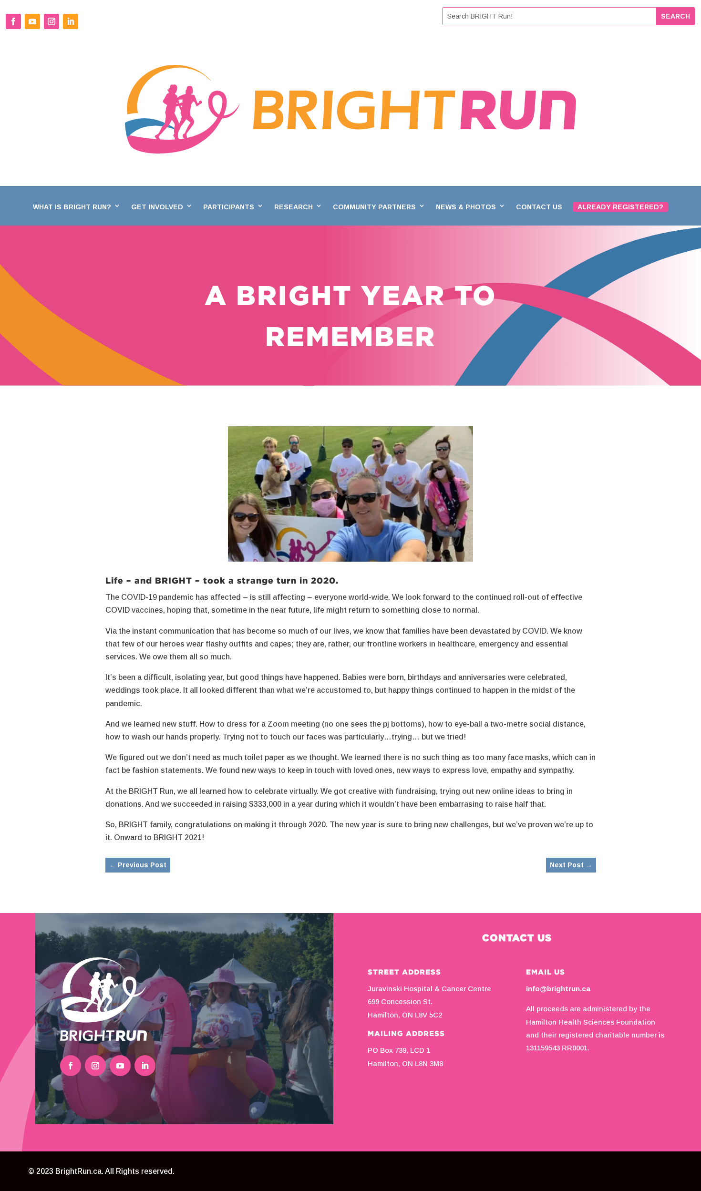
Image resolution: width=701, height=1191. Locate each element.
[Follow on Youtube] (32, 21)
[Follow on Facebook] (13, 21)
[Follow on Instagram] (51, 21)
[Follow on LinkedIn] (70, 21)
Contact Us (539, 207)
